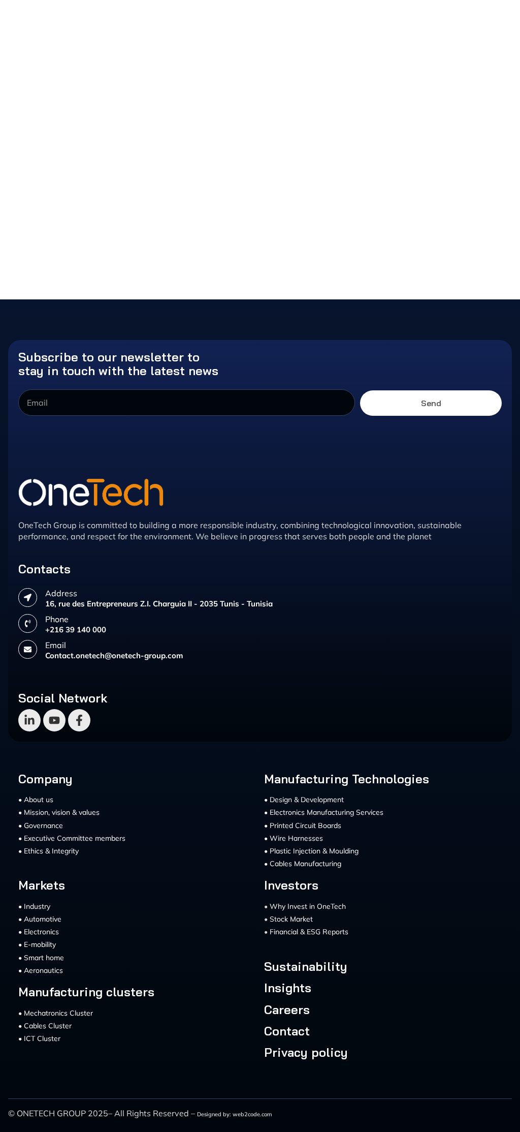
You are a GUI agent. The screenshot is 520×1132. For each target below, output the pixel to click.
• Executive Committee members (71, 838)
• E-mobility (37, 944)
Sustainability (305, 966)
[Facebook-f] (79, 720)
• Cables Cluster (45, 1025)
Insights (287, 987)
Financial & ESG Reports (309, 931)
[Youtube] (54, 720)
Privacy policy (306, 1052)
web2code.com (252, 1114)
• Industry (34, 906)
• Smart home (41, 957)
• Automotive (39, 919)
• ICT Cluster (39, 1038)
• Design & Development (304, 799)
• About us (35, 799)
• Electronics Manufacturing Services (323, 812)
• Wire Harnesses (293, 838)
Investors (291, 885)
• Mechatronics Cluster (55, 1013)
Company (45, 778)
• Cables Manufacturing (302, 863)
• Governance (40, 825)
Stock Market (291, 919)
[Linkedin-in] (29, 720)
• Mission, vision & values (59, 812)
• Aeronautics (40, 970)
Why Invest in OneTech (308, 906)
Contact (287, 1030)
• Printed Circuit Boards (302, 825)
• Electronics (38, 931)
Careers (287, 1009)
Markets (41, 885)
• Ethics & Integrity (48, 850)
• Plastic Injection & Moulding (311, 850)
